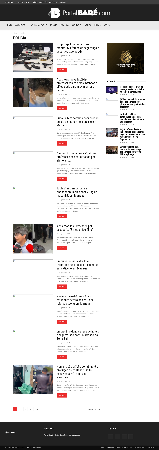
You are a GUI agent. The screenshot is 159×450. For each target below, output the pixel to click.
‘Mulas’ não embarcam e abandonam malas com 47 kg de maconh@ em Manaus (77, 192)
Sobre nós (43, 2)
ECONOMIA (76, 25)
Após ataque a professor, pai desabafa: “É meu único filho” (75, 228)
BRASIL (97, 25)
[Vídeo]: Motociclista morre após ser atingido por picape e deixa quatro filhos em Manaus (133, 103)
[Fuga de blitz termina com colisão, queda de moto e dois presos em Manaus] (33, 131)
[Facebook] (133, 25)
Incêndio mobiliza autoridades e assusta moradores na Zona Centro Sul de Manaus (132, 118)
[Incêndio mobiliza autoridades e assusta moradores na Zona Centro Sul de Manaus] (112, 117)
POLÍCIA (53, 25)
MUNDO (88, 25)
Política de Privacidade (57, 2)
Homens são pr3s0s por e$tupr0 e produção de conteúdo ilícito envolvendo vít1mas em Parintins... (77, 372)
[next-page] (42, 409)
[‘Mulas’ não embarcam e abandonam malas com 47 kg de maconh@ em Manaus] (33, 201)
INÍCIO (9, 25)
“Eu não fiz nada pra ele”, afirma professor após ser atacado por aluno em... (76, 156)
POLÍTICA (64, 25)
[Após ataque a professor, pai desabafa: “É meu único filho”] (33, 238)
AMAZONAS (20, 25)
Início (35, 2)
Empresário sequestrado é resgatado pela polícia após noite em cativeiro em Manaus (77, 264)
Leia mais (62, 70)
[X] (141, 25)
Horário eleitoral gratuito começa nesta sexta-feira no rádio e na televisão (132, 89)
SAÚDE (107, 25)
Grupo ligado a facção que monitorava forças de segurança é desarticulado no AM (78, 48)
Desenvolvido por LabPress (144, 448)
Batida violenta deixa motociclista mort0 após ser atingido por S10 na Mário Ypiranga (131, 151)
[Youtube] (146, 25)
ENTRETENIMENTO (39, 25)
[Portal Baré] (79, 13)
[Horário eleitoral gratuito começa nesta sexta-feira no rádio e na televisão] (112, 90)
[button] (151, 25)
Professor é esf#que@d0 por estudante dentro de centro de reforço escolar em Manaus (75, 300)
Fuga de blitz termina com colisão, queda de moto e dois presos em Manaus (78, 121)
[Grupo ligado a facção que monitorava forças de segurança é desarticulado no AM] (33, 57)
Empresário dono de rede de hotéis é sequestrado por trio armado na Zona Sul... (78, 335)
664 (36, 409)
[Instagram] (137, 25)
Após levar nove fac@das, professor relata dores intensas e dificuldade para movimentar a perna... (77, 85)
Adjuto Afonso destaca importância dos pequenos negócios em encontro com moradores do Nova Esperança (132, 134)
